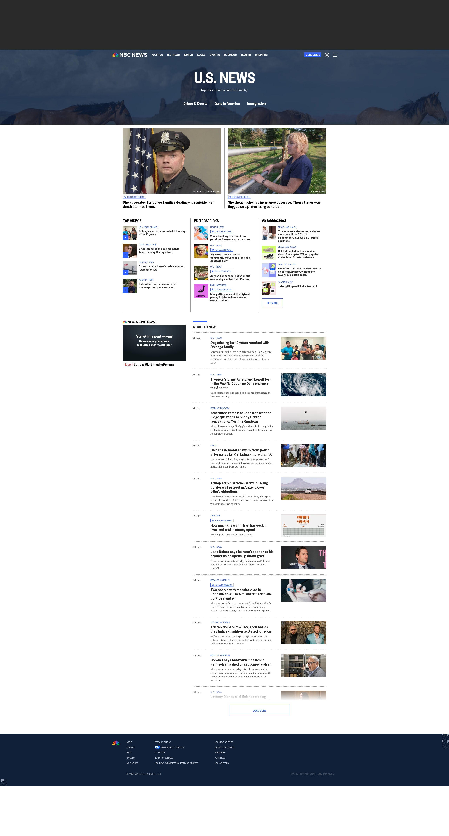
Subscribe (220, 752)
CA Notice (160, 752)
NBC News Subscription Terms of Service (176, 763)
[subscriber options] (327, 55)
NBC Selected (222, 763)
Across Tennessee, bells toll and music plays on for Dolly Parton (230, 277)
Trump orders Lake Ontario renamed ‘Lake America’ (161, 267)
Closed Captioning (224, 747)
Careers (130, 758)
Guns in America (227, 103)
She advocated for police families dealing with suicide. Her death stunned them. (168, 204)
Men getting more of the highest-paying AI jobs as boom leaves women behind (230, 297)
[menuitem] (157, 55)
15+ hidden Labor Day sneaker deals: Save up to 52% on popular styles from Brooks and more (298, 254)
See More (272, 302)
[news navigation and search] (335, 54)
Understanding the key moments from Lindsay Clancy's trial (159, 250)
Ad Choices (132, 763)
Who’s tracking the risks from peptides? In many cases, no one (230, 237)
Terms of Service (164, 758)
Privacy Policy (163, 742)
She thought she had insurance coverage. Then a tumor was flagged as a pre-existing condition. (274, 204)
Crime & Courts (195, 103)
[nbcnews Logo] (115, 743)
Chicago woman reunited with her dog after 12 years (162, 232)
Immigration (256, 103)
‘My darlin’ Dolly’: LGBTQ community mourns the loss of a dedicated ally (230, 257)
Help (128, 752)
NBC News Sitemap (224, 742)
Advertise (220, 758)
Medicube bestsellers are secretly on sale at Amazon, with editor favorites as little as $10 (299, 271)
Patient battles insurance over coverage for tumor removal (158, 285)
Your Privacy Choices (172, 747)
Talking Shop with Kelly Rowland (297, 286)
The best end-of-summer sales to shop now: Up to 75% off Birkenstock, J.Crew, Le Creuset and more (299, 235)
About (129, 742)
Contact (130, 747)
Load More (259, 710)
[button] (201, 55)
